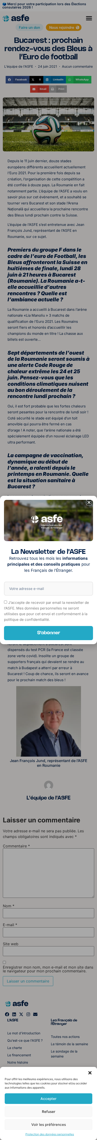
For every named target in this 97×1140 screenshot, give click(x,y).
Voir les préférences (48, 1124)
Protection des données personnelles (49, 1134)
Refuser (48, 1111)
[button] (90, 1072)
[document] (48, 570)
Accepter (48, 1098)
